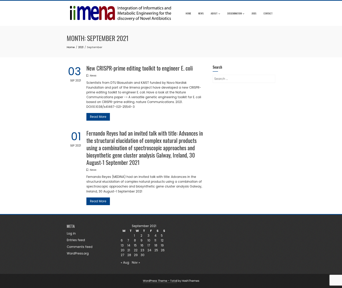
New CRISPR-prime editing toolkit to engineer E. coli (139, 68)
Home (188, 13)
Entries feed (76, 240)
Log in (71, 233)
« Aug (125, 262)
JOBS (254, 13)
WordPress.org (78, 253)
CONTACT (268, 13)
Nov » (136, 262)
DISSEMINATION (234, 13)
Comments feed (79, 247)
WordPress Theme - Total (160, 281)
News (201, 13)
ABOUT (214, 13)
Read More (98, 117)
